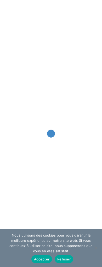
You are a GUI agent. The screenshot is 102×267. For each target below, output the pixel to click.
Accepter (41, 259)
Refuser (64, 259)
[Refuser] (95, 247)
